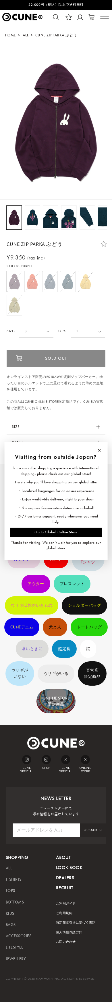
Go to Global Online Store (55, 532)
